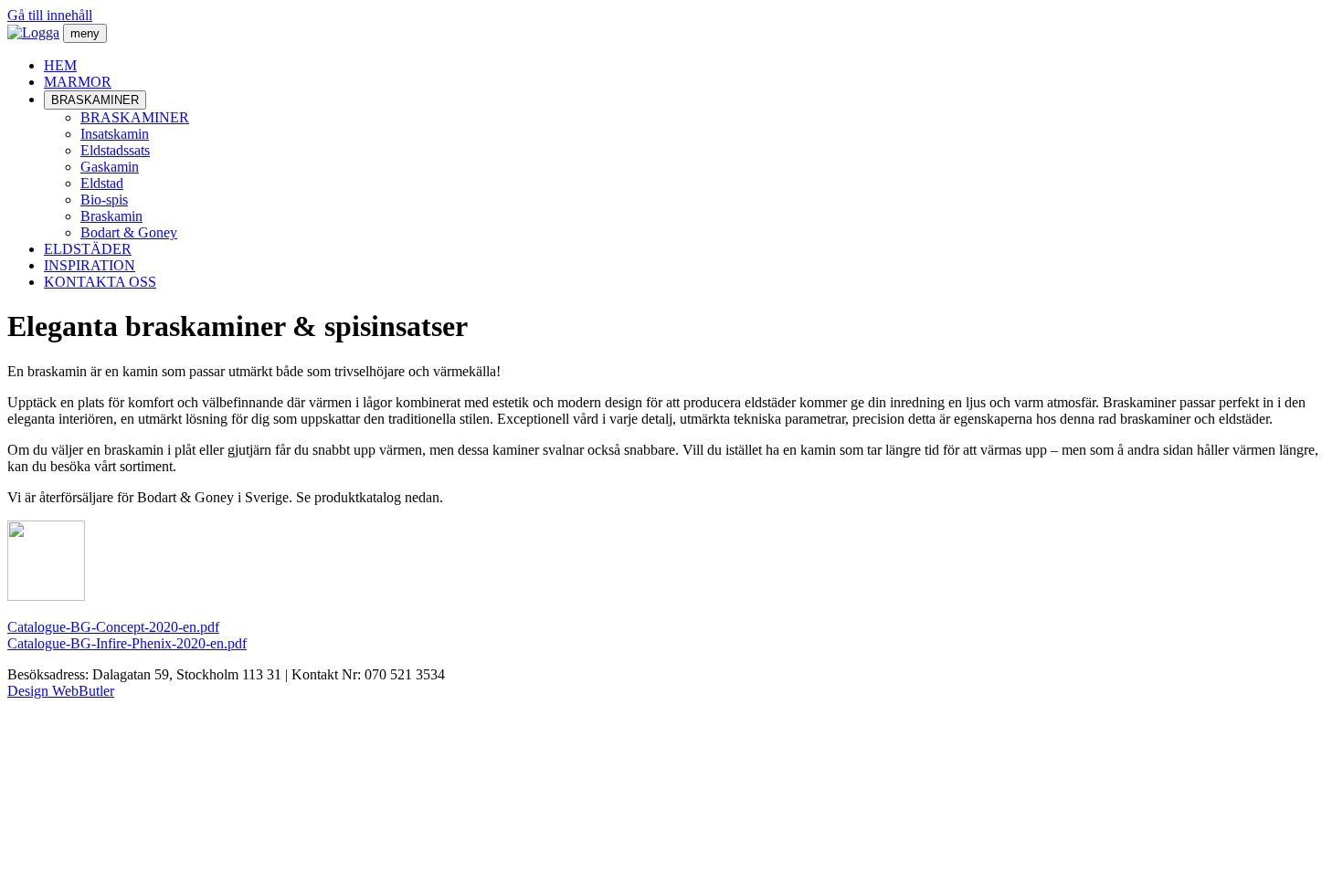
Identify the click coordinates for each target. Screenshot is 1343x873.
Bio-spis (104, 199)
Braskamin (111, 216)
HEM (60, 65)
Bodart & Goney (128, 232)
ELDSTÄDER (88, 249)
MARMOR (77, 81)
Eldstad (101, 183)
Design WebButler (60, 691)
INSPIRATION (89, 265)
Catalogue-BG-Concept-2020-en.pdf (113, 627)
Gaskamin (109, 166)
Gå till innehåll (49, 15)
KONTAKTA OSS (100, 281)
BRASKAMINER (95, 100)
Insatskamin (114, 134)
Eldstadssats (115, 150)
